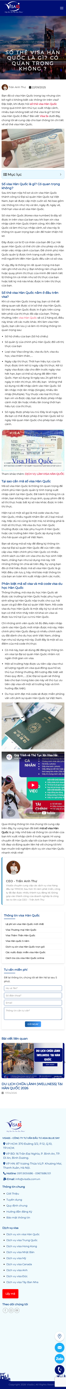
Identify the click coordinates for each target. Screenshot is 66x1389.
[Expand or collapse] (61, 174)
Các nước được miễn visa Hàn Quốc (25, 952)
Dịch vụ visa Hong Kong (21, 1246)
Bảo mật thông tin (18, 1217)
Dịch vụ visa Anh (17, 1270)
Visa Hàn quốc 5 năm (17, 941)
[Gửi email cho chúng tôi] (11, 1310)
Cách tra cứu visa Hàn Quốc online (25, 958)
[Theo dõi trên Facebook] (5, 1310)
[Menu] (62, 8)
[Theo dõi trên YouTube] (17, 1310)
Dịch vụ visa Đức (17, 1276)
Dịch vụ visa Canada (19, 1264)
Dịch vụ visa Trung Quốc (21, 1240)
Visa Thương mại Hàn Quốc (21, 929)
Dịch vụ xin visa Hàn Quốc (23, 1234)
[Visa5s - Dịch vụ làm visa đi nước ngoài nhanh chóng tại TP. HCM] (19, 8)
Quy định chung (16, 1205)
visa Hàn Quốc (28, 317)
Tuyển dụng (14, 1199)
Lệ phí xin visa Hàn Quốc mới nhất (25, 924)
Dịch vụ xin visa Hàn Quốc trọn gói (25, 946)
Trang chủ (8, 41)
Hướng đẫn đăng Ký (19, 1211)
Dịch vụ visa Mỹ (16, 1258)
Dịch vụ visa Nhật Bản (20, 1252)
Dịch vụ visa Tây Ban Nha (22, 1282)
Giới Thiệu (12, 1193)
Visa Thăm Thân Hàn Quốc (20, 935)
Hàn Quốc (23, 41)
